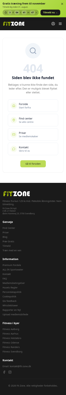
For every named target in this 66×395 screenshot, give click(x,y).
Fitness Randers (11, 347)
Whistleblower (10, 305)
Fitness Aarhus (10, 333)
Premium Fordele (12, 265)
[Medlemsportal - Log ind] (53, 23)
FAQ (5, 278)
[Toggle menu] (60, 23)
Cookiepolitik (9, 296)
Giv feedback (9, 300)
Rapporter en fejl (12, 309)
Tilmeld (7, 245)
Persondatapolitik (12, 291)
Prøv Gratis (8, 241)
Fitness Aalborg (11, 329)
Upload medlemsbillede (15, 314)
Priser (6, 232)
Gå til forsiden (33, 163)
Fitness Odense (11, 342)
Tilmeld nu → (50, 12)
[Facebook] (4, 372)
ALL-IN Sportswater (13, 269)
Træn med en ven (12, 250)
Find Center (9, 227)
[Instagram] (10, 372)
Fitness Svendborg (12, 351)
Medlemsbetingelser (14, 283)
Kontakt (7, 274)
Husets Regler (10, 287)
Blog (5, 236)
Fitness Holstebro (12, 338)
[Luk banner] (62, 3)
